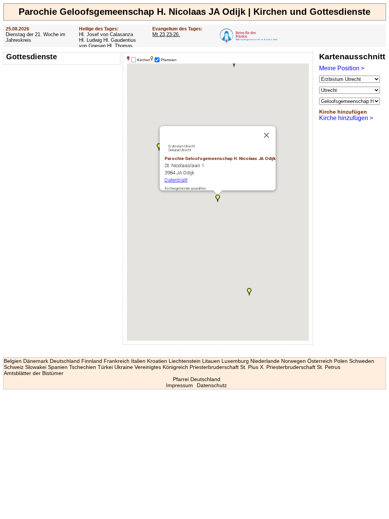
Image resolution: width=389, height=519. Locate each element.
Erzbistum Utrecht (181, 146)
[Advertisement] (62, 115)
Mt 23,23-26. (166, 34)
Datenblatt (176, 180)
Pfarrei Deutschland (196, 379)
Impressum (179, 385)
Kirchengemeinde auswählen (185, 188)
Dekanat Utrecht (179, 150)
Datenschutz (212, 385)
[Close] (267, 135)
